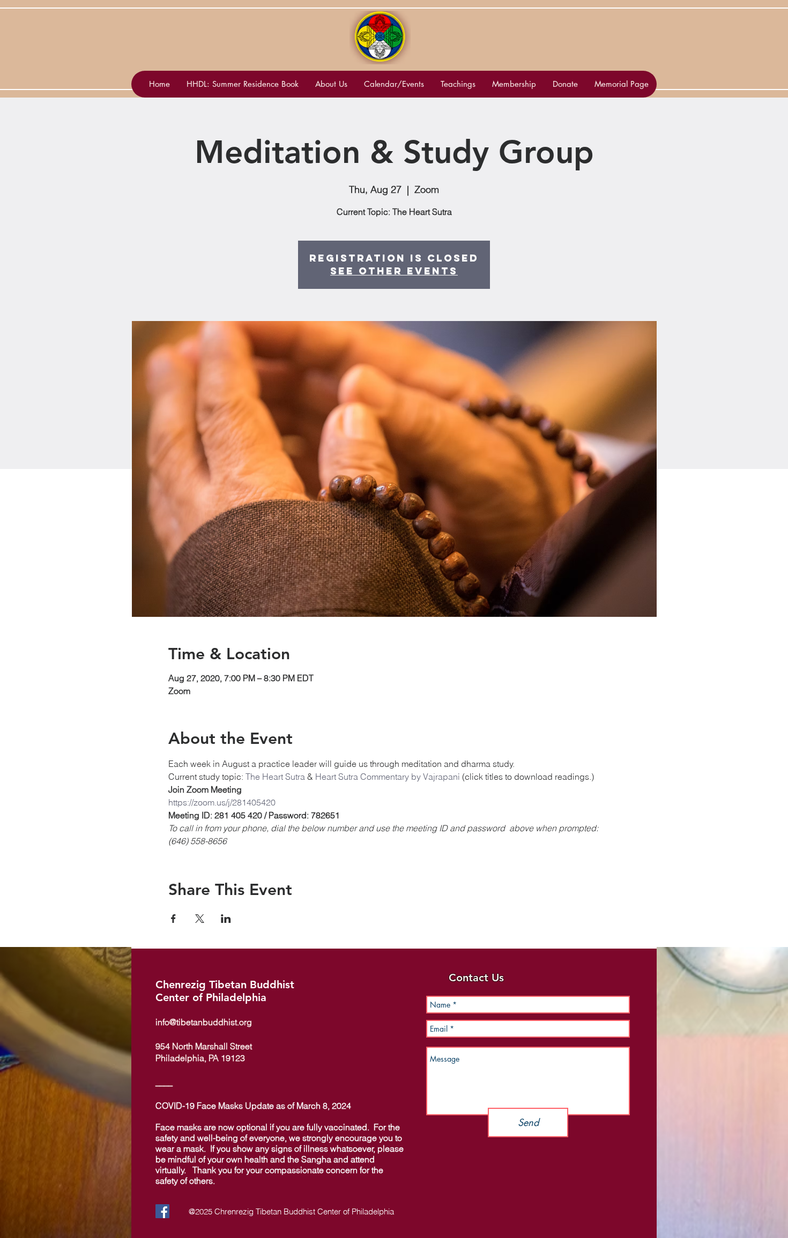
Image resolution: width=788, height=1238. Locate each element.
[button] (393, 84)
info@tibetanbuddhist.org (203, 1022)
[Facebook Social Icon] (162, 1211)
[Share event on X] (200, 918)
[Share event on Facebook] (173, 918)
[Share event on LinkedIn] (226, 918)
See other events (394, 271)
